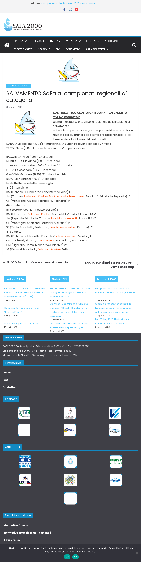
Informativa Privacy (15, 525)
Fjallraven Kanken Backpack (43, 196)
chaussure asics (67, 236)
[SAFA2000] (7, 45)
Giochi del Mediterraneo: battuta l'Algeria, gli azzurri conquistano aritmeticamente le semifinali (113, 308)
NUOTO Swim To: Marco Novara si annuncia (37, 262)
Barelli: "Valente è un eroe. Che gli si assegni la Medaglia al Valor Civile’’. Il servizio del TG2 (70, 292)
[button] (25, 41)
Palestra (71, 41)
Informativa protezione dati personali (27, 532)
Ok (67, 556)
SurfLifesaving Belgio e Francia (21, 323)
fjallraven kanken (49, 249)
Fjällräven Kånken (39, 214)
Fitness (91, 41)
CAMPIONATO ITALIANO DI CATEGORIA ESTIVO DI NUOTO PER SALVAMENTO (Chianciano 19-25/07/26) (24, 292)
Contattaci (73, 49)
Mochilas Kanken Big (64, 218)
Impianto (8, 372)
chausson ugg (46, 240)
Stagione (44, 49)
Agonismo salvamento (18, 85)
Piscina (18, 41)
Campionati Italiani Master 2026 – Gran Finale (68, 3)
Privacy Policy (11, 540)
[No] (136, 553)
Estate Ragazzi (23, 49)
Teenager (38, 41)
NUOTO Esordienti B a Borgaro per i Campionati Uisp (109, 265)
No (75, 556)
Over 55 (55, 41)
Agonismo (111, 41)
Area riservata (95, 49)
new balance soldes (63, 227)
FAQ (58, 49)
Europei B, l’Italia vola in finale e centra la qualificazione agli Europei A (115, 292)
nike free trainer (74, 196)
